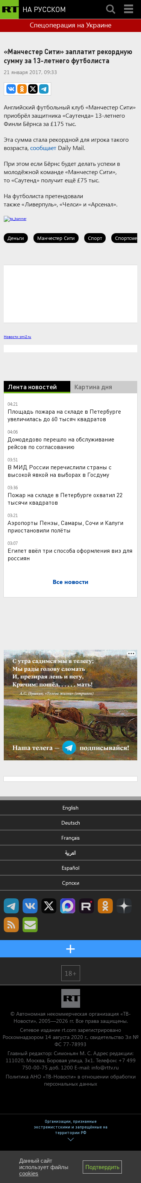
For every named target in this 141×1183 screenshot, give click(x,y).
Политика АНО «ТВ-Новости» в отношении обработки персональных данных (71, 1080)
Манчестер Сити (56, 238)
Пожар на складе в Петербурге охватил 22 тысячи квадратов (65, 498)
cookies (28, 1173)
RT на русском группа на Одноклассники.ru (105, 905)
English (70, 807)
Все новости (70, 581)
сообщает (43, 148)
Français (70, 837)
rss (11, 924)
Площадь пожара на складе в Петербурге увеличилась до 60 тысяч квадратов (64, 415)
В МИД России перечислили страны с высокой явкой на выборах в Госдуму (60, 470)
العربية (70, 852)
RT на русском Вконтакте (30, 905)
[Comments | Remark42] (70, 293)
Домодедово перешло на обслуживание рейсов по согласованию (61, 442)
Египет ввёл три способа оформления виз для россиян (70, 554)
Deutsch (70, 822)
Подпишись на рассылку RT (30, 924)
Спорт (95, 238)
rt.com (69, 1029)
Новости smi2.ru (17, 336)
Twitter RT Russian (48, 905)
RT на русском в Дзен (124, 905)
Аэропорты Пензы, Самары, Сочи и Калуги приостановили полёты (65, 526)
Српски (70, 882)
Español (70, 867)
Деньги (16, 238)
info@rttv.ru (105, 1067)
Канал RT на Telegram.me (11, 905)
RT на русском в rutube (86, 905)
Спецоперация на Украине (70, 24)
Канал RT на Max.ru (67, 905)
